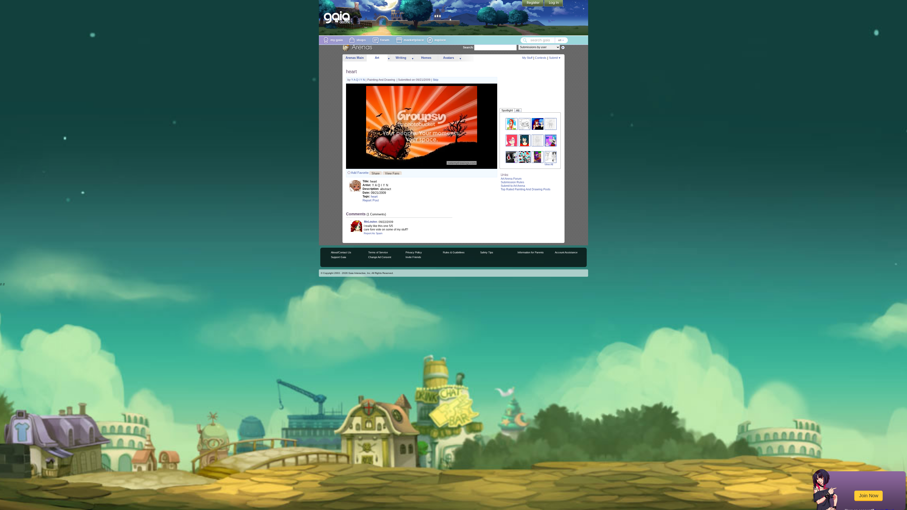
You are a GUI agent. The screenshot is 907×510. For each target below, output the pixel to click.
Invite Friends (413, 257)
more (388, 58)
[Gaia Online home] (338, 17)
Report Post (371, 200)
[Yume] (511, 140)
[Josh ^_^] (550, 124)
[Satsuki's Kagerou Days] (530, 157)
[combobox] (544, 40)
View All (548, 164)
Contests (540, 58)
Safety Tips (486, 252)
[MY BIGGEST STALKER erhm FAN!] (511, 124)
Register (533, 3)
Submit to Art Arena (513, 185)
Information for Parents (531, 252)
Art (377, 58)
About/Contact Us (341, 252)
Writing (401, 58)
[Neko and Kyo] (539, 124)
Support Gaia (338, 257)
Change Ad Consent (379, 257)
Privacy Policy (414, 252)
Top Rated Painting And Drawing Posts (525, 189)
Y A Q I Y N (358, 79)
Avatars (448, 58)
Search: (468, 47)
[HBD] (552, 140)
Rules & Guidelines (454, 252)
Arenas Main (355, 58)
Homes (426, 58)
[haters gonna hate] (524, 124)
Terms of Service (378, 252)
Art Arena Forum (511, 178)
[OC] (537, 140)
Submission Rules (512, 182)
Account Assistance (566, 252)
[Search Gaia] (525, 40)
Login (553, 3)
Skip (435, 79)
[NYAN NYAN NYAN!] (524, 140)
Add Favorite (359, 172)
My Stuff (527, 58)
